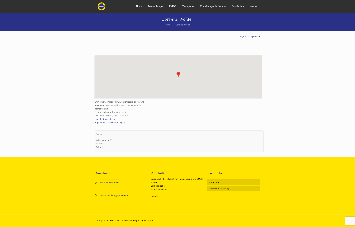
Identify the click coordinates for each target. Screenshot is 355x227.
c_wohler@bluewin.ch (105, 119)
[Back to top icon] (342, 221)
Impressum (214, 182)
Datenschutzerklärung (219, 188)
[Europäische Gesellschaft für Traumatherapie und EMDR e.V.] (101, 6)
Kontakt (154, 196)
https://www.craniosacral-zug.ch (110, 122)
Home (167, 24)
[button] (178, 74)
